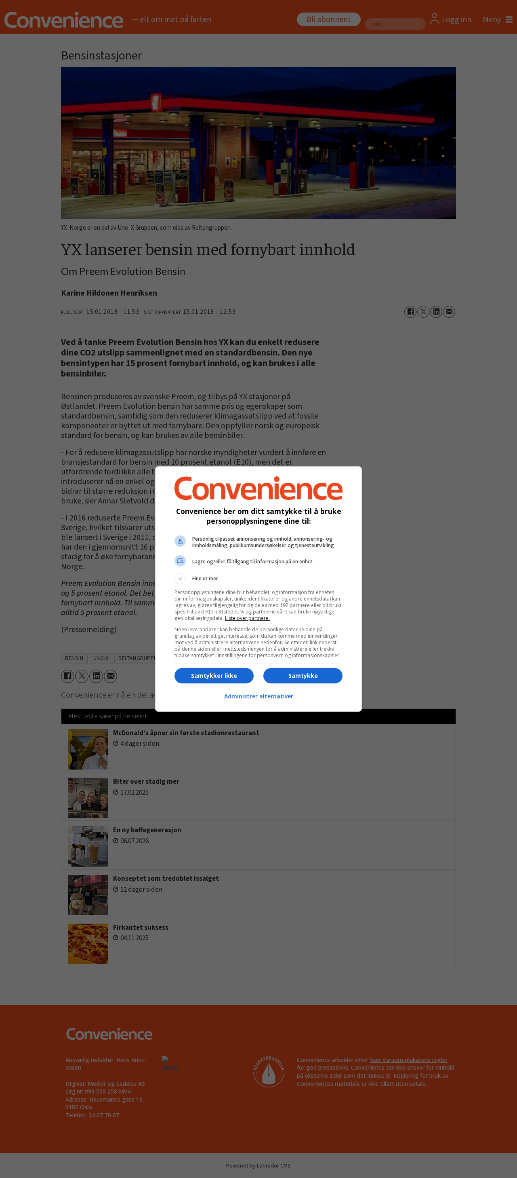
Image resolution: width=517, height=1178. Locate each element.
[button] (258, 578)
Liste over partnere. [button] (247, 618)
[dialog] (258, 589)
